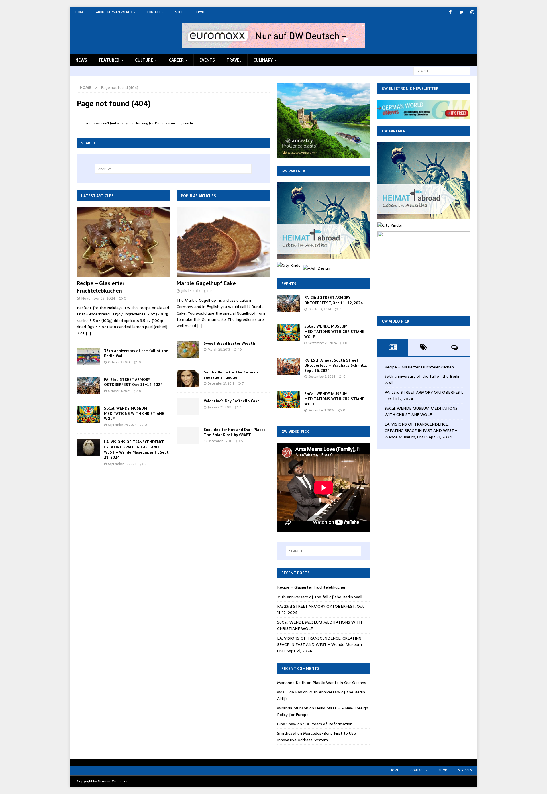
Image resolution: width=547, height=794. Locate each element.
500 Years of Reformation (327, 724)
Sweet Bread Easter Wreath (229, 343)
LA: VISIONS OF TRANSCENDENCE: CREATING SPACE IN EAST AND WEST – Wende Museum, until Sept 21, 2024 (136, 449)
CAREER (176, 60)
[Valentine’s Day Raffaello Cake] (188, 406)
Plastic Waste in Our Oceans (339, 682)
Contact (153, 12)
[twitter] (461, 12)
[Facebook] (450, 12)
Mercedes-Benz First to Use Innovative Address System (316, 736)
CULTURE (144, 60)
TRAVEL (234, 60)
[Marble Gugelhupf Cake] (223, 242)
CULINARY (263, 60)
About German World (114, 12)
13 (211, 291)
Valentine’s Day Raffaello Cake (232, 400)
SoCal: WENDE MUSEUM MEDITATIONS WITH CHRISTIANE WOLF (134, 413)
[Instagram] (472, 12)
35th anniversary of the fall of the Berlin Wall (319, 597)
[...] (88, 333)
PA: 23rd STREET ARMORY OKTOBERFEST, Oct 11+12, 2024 (133, 382)
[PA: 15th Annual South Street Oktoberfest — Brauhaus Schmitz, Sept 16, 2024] (288, 366)
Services (201, 12)
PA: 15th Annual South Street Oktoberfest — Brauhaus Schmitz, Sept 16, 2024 (335, 365)
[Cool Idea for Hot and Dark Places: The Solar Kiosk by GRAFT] (188, 435)
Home (80, 12)
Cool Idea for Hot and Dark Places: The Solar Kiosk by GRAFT (235, 432)
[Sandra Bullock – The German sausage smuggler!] (188, 378)
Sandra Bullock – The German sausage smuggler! (231, 375)
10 (240, 349)
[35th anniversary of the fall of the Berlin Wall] (88, 356)
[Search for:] (441, 71)
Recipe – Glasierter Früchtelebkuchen (100, 286)
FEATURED (109, 60)
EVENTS (207, 60)
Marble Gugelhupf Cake (206, 283)
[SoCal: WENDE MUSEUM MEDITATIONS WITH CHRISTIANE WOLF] (88, 414)
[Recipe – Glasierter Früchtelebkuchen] (123, 242)
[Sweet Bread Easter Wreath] (188, 349)
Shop (179, 12)
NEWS (81, 60)
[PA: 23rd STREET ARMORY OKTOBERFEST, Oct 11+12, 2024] (88, 385)
